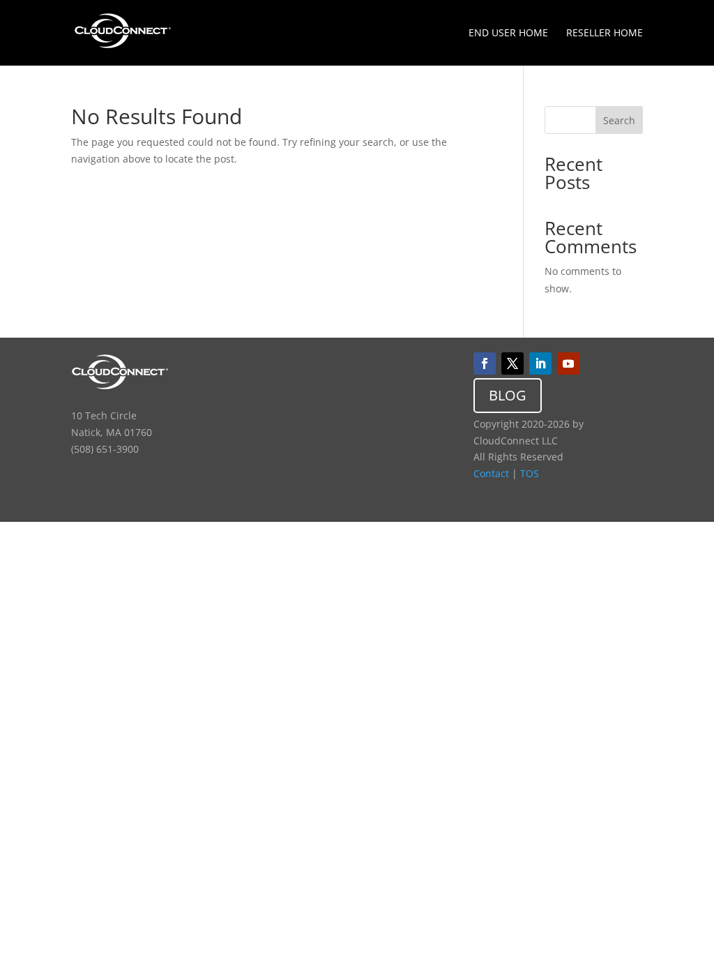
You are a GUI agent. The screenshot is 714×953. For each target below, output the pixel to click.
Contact (491, 473)
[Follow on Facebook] (484, 363)
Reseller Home (604, 33)
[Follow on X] (512, 363)
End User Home (508, 33)
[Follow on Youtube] (568, 363)
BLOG (507, 395)
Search (619, 120)
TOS (529, 473)
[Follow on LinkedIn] (540, 363)
